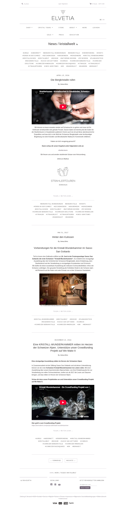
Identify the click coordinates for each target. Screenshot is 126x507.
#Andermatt (49, 438)
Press (61, 35)
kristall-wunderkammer (93, 55)
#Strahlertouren (67, 214)
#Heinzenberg (87, 206)
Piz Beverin (83, 58)
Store (61, 27)
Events (100, 53)
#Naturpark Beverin (71, 209)
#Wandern (69, 217)
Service (45, 496)
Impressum (69, 496)
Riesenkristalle (32, 61)
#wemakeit (87, 324)
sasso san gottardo (50, 61)
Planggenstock (97, 58)
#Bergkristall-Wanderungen (51, 204)
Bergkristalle (74, 53)
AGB (34, 496)
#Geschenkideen (60, 206)
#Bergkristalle (71, 204)
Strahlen (82, 63)
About (73, 27)
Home (52, 473)
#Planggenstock (85, 319)
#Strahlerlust (52, 214)
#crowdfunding (62, 438)
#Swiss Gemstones (83, 214)
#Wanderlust (58, 217)
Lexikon (96, 27)
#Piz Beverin (86, 209)
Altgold (51, 496)
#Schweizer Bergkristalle (43, 212)
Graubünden (63, 55)
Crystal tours (45, 27)
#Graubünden (74, 206)
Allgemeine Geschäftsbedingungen (85, 496)
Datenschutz (63, 498)
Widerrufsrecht (101, 496)
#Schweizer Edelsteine (64, 212)
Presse (62, 496)
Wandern (83, 66)
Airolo (26, 53)
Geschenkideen (49, 55)
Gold (50, 34)
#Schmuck (80, 322)
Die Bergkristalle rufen (63, 80)
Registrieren (65, 3)
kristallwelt (44, 58)
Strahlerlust (94, 63)
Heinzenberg (76, 55)
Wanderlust (72, 66)
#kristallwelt (55, 209)
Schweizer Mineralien (45, 63)
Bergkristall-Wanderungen (55, 53)
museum (55, 58)
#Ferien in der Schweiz (43, 206)
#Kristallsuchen (41, 209)
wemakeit (94, 66)
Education (74, 35)
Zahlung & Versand (26, 496)
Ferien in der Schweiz (31, 55)
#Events (82, 204)
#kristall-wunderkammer (44, 319)
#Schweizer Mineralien (84, 212)
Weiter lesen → (67, 196)
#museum (73, 319)
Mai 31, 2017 (63, 232)
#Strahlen (40, 214)
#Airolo (38, 438)
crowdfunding (88, 53)
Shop (29, 27)
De (101, 20)
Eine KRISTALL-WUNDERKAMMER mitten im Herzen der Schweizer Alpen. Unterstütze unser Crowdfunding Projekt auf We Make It (63, 347)
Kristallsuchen (30, 58)
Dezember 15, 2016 (63, 340)
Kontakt (39, 496)
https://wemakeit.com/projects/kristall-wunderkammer (50, 425)
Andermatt (36, 53)
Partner (56, 496)
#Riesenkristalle (48, 322)
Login (59, 3)
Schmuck (64, 61)
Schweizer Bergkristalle (80, 61)
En (103, 20)
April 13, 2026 (63, 75)
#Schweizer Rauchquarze (55, 446)
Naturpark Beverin (68, 58)
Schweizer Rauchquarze (66, 63)
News (84, 27)
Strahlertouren (35, 66)
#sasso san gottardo (66, 322)
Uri (63, 66)
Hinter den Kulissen (63, 237)
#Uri (79, 324)
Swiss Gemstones (52, 66)
